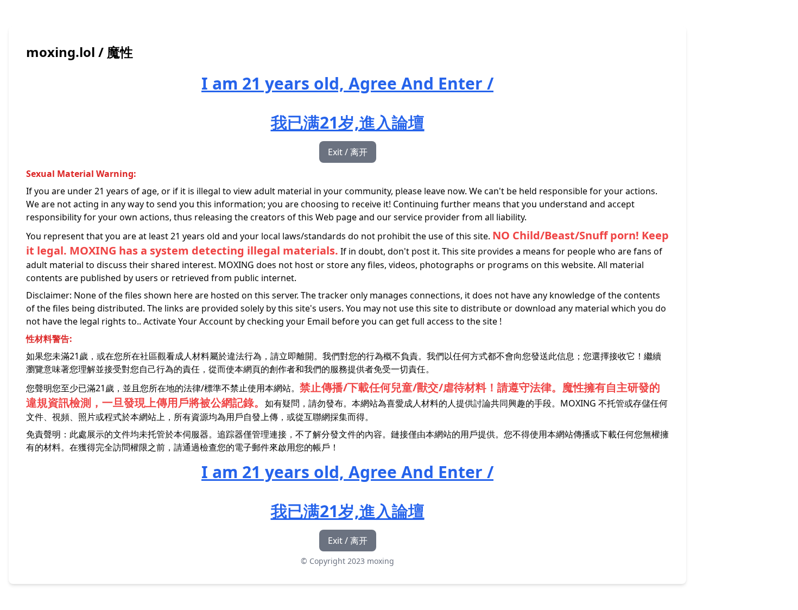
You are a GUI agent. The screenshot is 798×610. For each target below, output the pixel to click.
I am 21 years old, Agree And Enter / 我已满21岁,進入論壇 (347, 103)
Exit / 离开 (348, 152)
